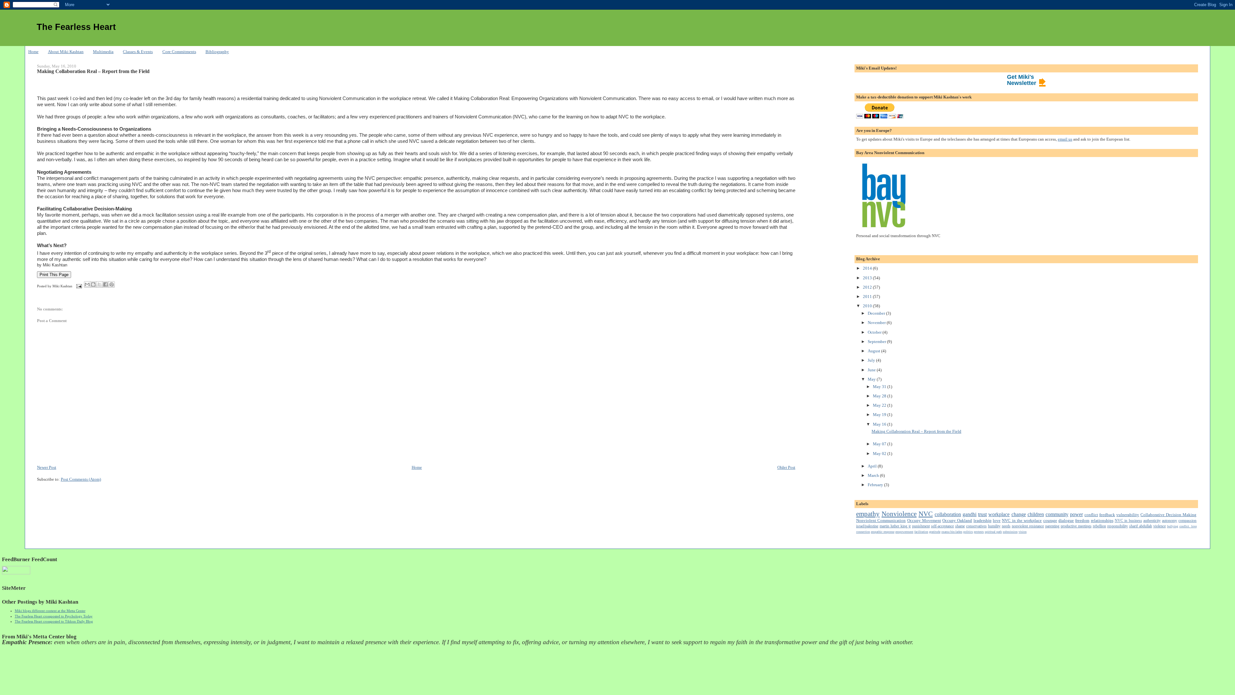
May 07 (880, 443)
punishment (921, 526)
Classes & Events (138, 51)
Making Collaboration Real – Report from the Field (93, 71)
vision (1023, 531)
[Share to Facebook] (105, 284)
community (1057, 514)
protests (979, 531)
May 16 (880, 424)
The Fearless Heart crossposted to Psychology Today (54, 616)
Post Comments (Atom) (81, 479)
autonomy (1169, 521)
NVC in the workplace (1022, 520)
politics (968, 531)
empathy (868, 513)
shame (960, 526)
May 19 (880, 414)
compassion (1187, 521)
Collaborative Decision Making (1168, 514)
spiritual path (993, 531)
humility (994, 526)
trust (982, 514)
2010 (868, 305)
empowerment (904, 531)
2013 (868, 277)
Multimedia (103, 51)
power (1076, 514)
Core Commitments (179, 51)
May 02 (880, 453)
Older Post (786, 467)
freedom (1082, 520)
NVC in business (1128, 521)
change (1018, 514)
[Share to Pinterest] (111, 284)
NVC (926, 513)
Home (33, 51)
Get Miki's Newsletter (1021, 80)
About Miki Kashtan (66, 51)
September (877, 341)
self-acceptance (942, 526)
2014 (868, 268)
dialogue (1066, 520)
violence (1159, 526)
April (873, 466)
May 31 (880, 386)
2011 (868, 296)
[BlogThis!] (93, 284)
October (875, 332)
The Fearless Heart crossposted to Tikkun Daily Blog (54, 621)
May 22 (880, 405)
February (876, 484)
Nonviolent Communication (881, 520)
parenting (1052, 526)
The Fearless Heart (76, 27)
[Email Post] (79, 286)
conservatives (976, 526)
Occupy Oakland (957, 520)
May (872, 379)
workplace (999, 514)
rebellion (1099, 526)
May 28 (880, 396)
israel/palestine (867, 526)
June (872, 369)
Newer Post (46, 467)
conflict (1091, 514)
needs (1006, 526)
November (877, 322)
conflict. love (1188, 526)
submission (1010, 531)
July (872, 360)
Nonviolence (899, 513)
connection (863, 531)
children (1036, 514)
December (877, 313)
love (997, 520)
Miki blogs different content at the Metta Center (50, 611)
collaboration (948, 514)
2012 (868, 287)
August (874, 350)
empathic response (882, 531)
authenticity (1152, 521)
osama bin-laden (951, 531)
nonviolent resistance (1028, 526)
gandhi (969, 514)
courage (1050, 520)
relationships (1102, 520)
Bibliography (217, 51)
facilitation (921, 531)
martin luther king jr (895, 526)
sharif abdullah (1140, 526)
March (874, 475)
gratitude (934, 531)
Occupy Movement (924, 520)
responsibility (1117, 526)
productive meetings (1076, 526)
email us (1065, 139)
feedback (1107, 514)
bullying (1172, 526)
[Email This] (87, 284)
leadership (983, 520)
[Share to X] (99, 284)
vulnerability (1127, 514)
